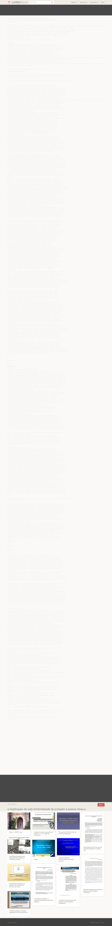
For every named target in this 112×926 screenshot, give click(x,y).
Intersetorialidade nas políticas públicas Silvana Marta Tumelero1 (92, 891)
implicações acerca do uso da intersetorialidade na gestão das (92, 848)
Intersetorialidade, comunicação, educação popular (66, 859)
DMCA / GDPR (95, 922)
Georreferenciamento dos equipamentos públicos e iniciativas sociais (17, 857)
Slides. (36, 859)
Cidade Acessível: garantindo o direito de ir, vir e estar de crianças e (43, 833)
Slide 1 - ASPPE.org (15, 832)
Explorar (74, 2)
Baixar (101, 805)
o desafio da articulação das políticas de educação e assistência (67, 901)
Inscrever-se (94, 2)
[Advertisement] (56, 10)
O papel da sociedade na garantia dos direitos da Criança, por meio (17, 885)
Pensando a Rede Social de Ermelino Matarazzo (67, 833)
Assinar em (83, 2)
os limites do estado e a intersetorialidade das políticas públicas (43, 900)
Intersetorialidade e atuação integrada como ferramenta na (18, 911)
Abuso (103, 922)
